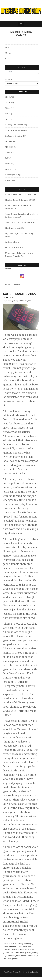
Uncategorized (12, 174)
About (8, 53)
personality (33, 955)
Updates (9, 180)
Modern (8, 141)
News (7, 152)
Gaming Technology (14, 130)
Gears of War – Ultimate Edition (20, 222)
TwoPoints (33, 972)
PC (6, 158)
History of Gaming (13, 136)
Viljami (28, 301)
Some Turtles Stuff (14, 247)
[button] (21, 24)
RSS (7, 58)
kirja (5, 955)
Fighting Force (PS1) (14, 228)
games (28, 952)
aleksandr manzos (11, 949)
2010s (7, 102)
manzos (11, 955)
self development (10, 958)
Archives (8, 79)
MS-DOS (9, 147)
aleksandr (27, 946)
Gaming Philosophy (14, 125)
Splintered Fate (12, 242)
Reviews (8, 169)
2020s (8, 108)
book (21, 949)
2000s (8, 97)
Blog (7, 47)
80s (6, 113)
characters (14, 952)
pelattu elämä (21, 955)
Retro (7, 163)
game (22, 952)
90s (6, 119)
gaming (34, 952)
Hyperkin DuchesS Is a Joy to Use (20, 194)
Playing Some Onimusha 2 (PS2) (20, 200)
